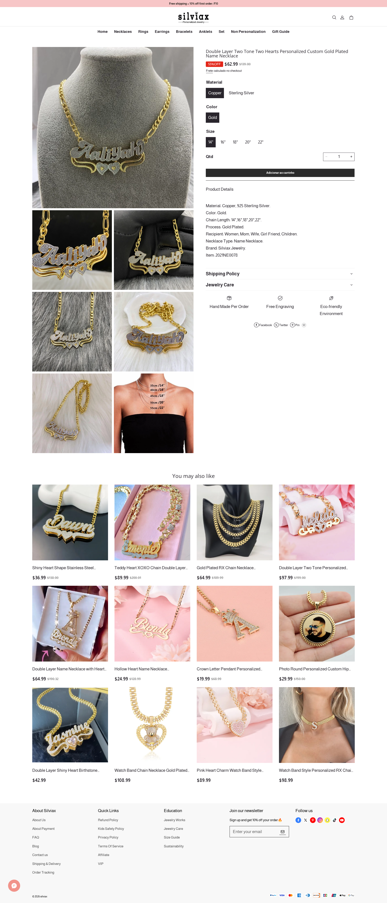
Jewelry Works (174, 820)
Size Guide (172, 837)
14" (210, 141)
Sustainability (174, 846)
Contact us (40, 855)
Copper (215, 92)
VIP (100, 864)
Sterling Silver (241, 92)
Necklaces (123, 32)
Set (222, 32)
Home (103, 32)
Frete (209, 70)
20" (248, 141)
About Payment (43, 829)
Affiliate (103, 855)
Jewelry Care (173, 829)
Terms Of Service (110, 846)
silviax (43, 896)
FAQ (35, 837)
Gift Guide (280, 32)
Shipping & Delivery (46, 864)
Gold (212, 117)
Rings (143, 32)
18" (235, 141)
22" (260, 141)
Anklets (205, 32)
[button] (334, 18)
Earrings (162, 32)
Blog (35, 846)
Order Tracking (43, 872)
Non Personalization (248, 32)
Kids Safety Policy (111, 829)
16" (223, 141)
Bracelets (184, 32)
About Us (39, 820)
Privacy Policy (108, 837)
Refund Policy (108, 820)
